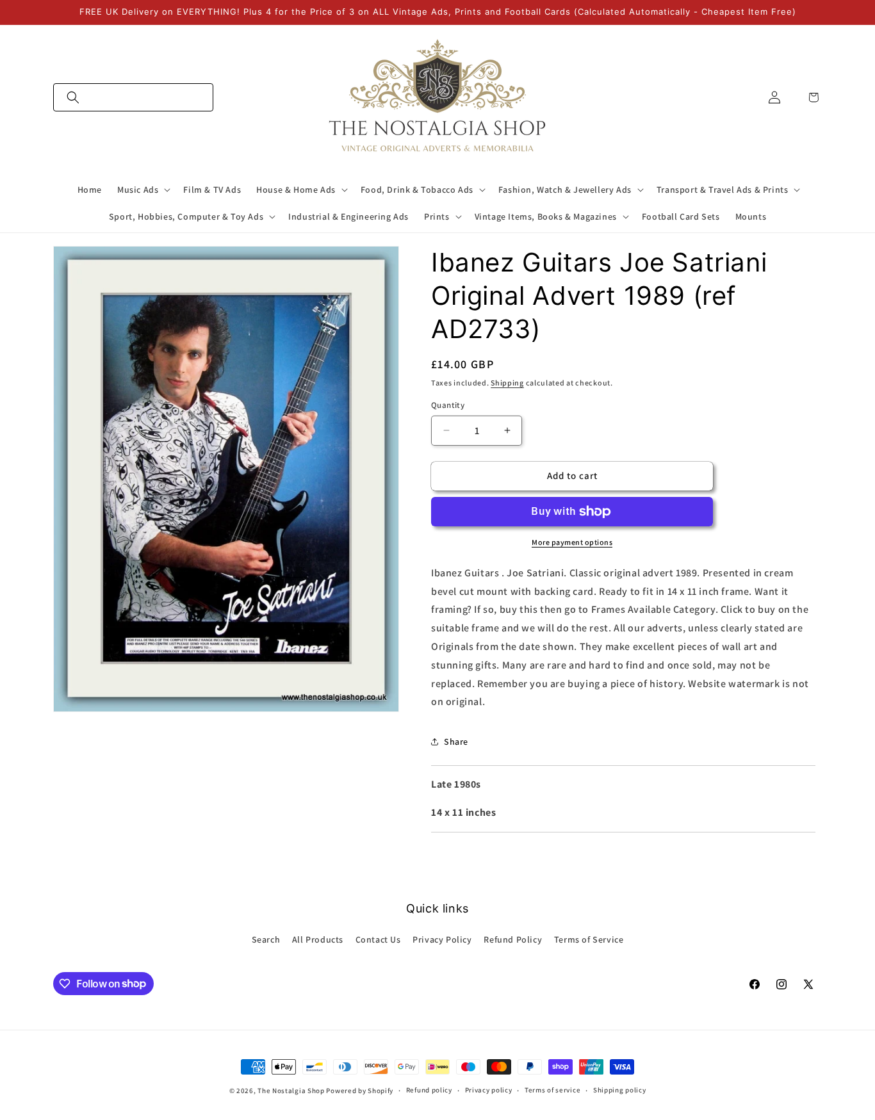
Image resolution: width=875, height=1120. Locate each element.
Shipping (507, 382)
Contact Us (378, 939)
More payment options (572, 542)
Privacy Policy (442, 939)
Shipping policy (619, 1089)
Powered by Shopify (359, 1090)
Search (266, 939)
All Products (317, 939)
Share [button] (456, 741)
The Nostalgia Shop (291, 1090)
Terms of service (552, 1089)
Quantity (447, 405)
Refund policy (429, 1089)
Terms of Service (589, 939)
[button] (133, 97)
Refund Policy (513, 939)
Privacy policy (488, 1089)
